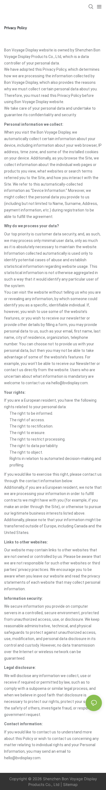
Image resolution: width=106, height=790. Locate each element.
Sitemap (70, 784)
